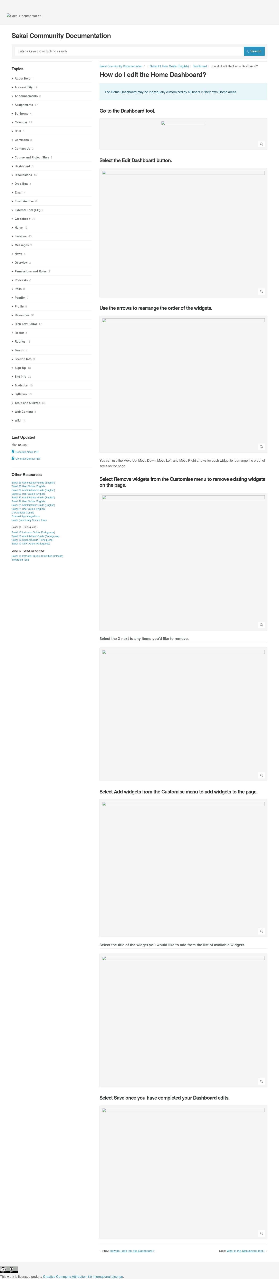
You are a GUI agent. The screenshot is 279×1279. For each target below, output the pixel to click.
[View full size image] (183, 134)
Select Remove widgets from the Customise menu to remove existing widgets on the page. (182, 482)
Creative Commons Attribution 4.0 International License (83, 1276)
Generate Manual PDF (28, 458)
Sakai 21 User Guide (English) (169, 66)
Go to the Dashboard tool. (127, 111)
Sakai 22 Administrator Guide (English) (33, 497)
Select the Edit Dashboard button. (135, 160)
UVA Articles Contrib (23, 512)
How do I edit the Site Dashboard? (132, 1251)
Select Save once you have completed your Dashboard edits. (164, 1098)
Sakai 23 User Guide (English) (29, 493)
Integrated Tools (20, 559)
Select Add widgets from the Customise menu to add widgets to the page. (178, 791)
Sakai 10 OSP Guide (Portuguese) (31, 543)
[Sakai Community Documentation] (24, 15)
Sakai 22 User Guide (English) (29, 501)
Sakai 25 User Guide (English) (29, 486)
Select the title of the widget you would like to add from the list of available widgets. (172, 945)
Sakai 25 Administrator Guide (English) (33, 482)
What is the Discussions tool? (245, 1251)
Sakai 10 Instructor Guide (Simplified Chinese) (37, 556)
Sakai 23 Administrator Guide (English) (33, 490)
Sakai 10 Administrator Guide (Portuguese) (35, 536)
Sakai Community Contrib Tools (29, 520)
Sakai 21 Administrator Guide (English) (33, 505)
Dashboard (200, 66)
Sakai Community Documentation (121, 66)
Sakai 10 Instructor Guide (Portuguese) (33, 532)
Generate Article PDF (27, 452)
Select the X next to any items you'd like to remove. (144, 638)
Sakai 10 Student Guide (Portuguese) (32, 539)
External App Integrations (26, 516)
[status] (183, 91)
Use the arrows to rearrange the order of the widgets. (155, 308)
